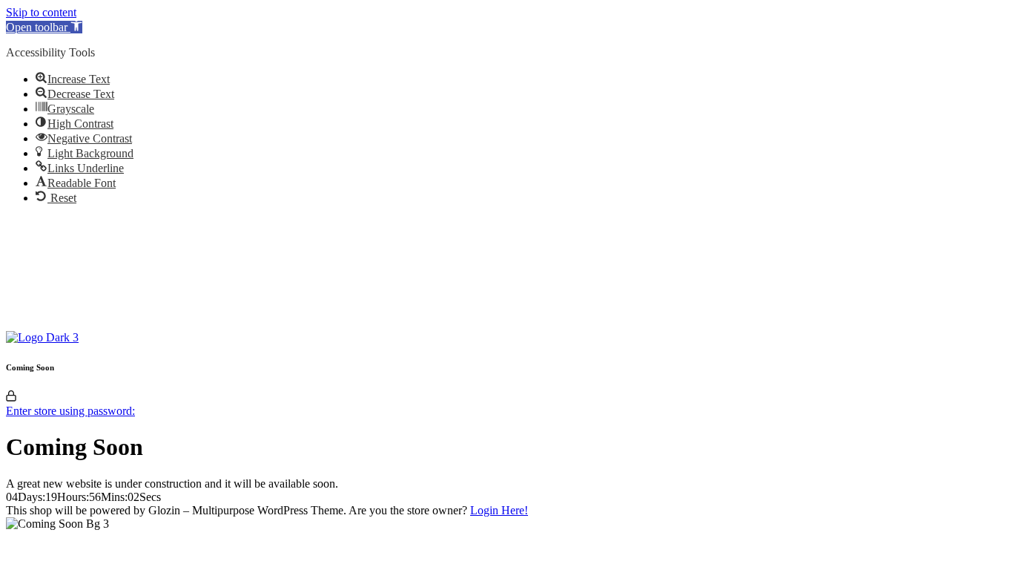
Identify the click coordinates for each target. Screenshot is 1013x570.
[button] (44, 27)
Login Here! (499, 510)
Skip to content (41, 12)
